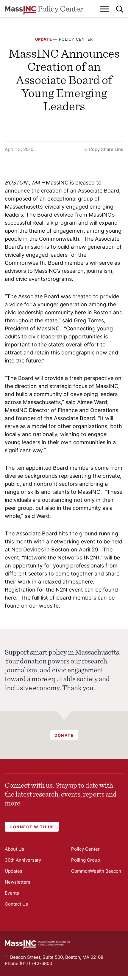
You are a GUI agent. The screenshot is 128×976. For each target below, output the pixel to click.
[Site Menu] (104, 8)
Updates (13, 871)
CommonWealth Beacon (96, 871)
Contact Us (16, 904)
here (10, 598)
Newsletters (17, 882)
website (49, 606)
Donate (64, 735)
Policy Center (76, 39)
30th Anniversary (23, 860)
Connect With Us (32, 826)
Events (12, 893)
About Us (14, 849)
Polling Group (85, 860)
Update (43, 39)
